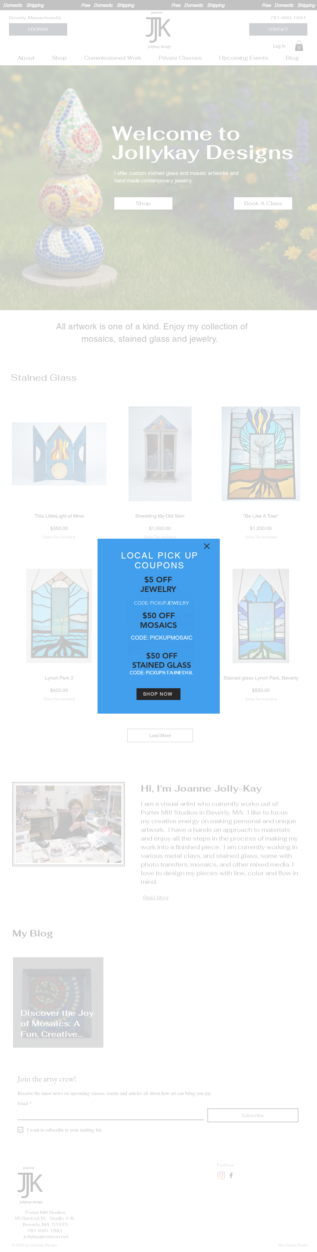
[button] (207, 546)
